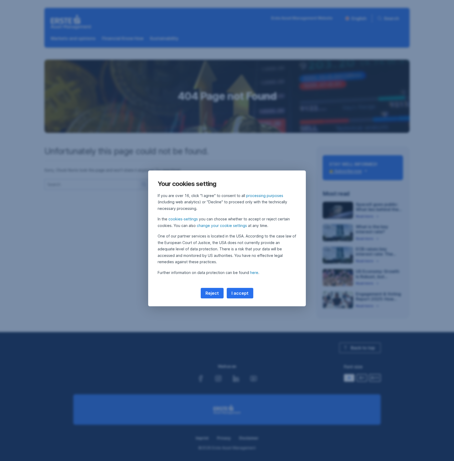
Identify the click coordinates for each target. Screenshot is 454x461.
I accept (240, 293)
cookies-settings (183, 219)
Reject (212, 293)
